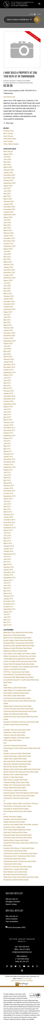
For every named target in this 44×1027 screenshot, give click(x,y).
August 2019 (8, 375)
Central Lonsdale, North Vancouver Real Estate (20, 661)
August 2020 (8, 343)
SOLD (39, 14)
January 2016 (8, 488)
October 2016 (8, 465)
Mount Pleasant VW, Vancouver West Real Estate (20, 772)
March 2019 (7, 388)
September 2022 (9, 278)
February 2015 (8, 515)
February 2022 (8, 296)
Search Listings (11, 904)
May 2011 (7, 620)
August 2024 (8, 217)
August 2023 (8, 249)
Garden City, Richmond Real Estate (15, 714)
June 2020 (7, 349)
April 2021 (7, 322)
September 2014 (9, 528)
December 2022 (9, 270)
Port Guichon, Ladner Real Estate (15, 790)
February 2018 (8, 422)
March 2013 (7, 564)
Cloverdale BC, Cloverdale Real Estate (17, 675)
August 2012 (8, 580)
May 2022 (7, 288)
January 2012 (8, 599)
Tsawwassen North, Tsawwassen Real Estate (19, 861)
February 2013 (8, 567)
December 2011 (9, 601)
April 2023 (7, 259)
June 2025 (7, 191)
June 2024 (7, 223)
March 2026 (7, 167)
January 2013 (8, 570)
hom (5, 743)
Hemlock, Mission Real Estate (14, 735)
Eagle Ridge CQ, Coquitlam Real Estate (17, 690)
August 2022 (8, 280)
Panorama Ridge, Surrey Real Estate (16, 782)
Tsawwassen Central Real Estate (15, 851)
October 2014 (8, 525)
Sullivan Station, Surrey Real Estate (15, 840)
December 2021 (9, 301)
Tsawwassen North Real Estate (14, 859)
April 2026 (7, 165)
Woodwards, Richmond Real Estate (15, 880)
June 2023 (7, 254)
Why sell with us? (12, 916)
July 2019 (7, 378)
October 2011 (8, 607)
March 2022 (7, 294)
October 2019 (8, 370)
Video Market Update (11, 144)
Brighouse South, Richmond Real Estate (17, 648)
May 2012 (7, 588)
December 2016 (9, 459)
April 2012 (7, 591)
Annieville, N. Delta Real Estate (14, 635)
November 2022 (9, 272)
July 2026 (7, 157)
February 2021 (8, 328)
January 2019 (8, 393)
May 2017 (7, 446)
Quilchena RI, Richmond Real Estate (16, 798)
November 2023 (9, 241)
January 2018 (8, 425)
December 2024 (9, 207)
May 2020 (7, 351)
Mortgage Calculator (13, 902)
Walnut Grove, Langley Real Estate (15, 869)
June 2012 (7, 586)
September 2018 (9, 404)
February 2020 (8, 359)
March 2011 (7, 625)
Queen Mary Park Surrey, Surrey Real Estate (19, 796)
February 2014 (8, 546)
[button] (7, 966)
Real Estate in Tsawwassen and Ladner (17, 806)
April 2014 (7, 541)
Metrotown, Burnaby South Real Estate (17, 764)
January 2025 (8, 204)
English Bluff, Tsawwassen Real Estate (17, 706)
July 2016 (7, 472)
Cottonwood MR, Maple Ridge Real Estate (18, 677)
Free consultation (12, 921)
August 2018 (8, 407)
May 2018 (7, 415)
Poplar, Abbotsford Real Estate (14, 788)
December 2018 (9, 396)
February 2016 (8, 486)
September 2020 (9, 341)
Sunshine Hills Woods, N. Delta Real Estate (18, 848)
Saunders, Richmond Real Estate (15, 819)
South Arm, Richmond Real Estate (15, 832)
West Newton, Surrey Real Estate (15, 872)
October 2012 (8, 575)
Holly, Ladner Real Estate (12, 740)
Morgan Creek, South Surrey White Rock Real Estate (21, 769)
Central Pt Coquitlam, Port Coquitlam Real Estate (20, 667)
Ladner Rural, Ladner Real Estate (15, 759)
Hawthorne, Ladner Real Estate (14, 732)
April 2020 (7, 354)
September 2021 (9, 309)
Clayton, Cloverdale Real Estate (14, 669)
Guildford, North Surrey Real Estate (15, 725)
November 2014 (9, 522)
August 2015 (8, 499)
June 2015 (7, 504)
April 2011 (7, 622)
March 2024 (7, 230)
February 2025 (8, 201)
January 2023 (8, 267)
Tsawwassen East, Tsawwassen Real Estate (19, 856)
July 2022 (7, 283)
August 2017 (8, 438)
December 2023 (9, 238)
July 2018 (7, 409)
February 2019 (8, 391)
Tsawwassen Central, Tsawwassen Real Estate (20, 853)
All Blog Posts (8, 131)
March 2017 (7, 451)
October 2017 (8, 433)
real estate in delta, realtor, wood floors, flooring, (20, 803)
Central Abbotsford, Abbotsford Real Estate (19, 659)
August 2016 (8, 470)
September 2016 (9, 467)
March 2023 (7, 262)
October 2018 (8, 401)
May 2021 (7, 320)
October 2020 (8, 338)
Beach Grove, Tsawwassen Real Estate (21, 83)
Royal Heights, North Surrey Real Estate (17, 811)
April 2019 (7, 386)
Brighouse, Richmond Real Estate (15, 651)
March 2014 (7, 543)
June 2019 (7, 380)
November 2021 (9, 304)
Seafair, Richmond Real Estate (14, 822)
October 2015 (8, 493)
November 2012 (9, 572)
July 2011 (7, 614)
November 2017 (9, 430)
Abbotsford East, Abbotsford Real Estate (18, 632)
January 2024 (8, 236)
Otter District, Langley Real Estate (15, 780)
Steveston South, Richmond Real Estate (17, 838)
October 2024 (8, 212)
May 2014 (7, 538)
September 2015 (9, 496)
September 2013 (9, 554)
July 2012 (7, 583)
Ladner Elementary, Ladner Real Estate (17, 756)
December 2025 (9, 175)
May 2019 (7, 383)
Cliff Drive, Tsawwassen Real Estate (16, 672)
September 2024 (9, 215)
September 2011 (9, 609)
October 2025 (8, 180)
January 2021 (8, 330)
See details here (9, 97)
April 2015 (7, 509)
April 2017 (7, 449)
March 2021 (7, 325)
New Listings (8, 133)
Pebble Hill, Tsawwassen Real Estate (16, 785)
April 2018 (7, 417)
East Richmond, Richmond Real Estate (16, 698)
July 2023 (7, 251)
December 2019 (9, 365)
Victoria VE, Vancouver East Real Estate (17, 867)
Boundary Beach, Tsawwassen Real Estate (18, 643)
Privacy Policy (27, 978)
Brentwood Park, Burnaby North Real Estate (18, 646)
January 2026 (8, 173)
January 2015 (8, 517)
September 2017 (9, 436)
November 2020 (9, 336)
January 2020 (8, 362)
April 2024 (7, 228)
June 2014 (7, 536)
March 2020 (7, 357)
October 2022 (8, 275)
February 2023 (8, 265)
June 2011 (7, 617)
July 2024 (7, 220)
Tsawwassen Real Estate (12, 864)
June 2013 (7, 559)
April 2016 (7, 480)
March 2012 (7, 593)
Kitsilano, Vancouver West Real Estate (17, 753)
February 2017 (8, 454)
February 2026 (8, 170)
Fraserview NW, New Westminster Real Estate (20, 711)
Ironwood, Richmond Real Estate (15, 746)
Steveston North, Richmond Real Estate (17, 835)
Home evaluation (12, 919)
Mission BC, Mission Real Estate (15, 767)
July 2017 (7, 441)
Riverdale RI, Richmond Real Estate (16, 809)
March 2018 (7, 420)
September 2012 (9, 578)
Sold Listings (8, 141)
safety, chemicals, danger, (12, 817)
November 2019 (9, 367)
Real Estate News (9, 139)
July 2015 (7, 501)
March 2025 (7, 199)
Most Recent (8, 152)
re (4, 801)
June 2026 (7, 159)
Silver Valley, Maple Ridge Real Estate (17, 830)
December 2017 (9, 428)
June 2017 (7, 443)
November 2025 (9, 178)
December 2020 (9, 333)
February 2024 (8, 233)
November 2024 (9, 209)
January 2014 (8, 549)
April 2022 (7, 291)
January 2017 (8, 457)
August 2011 (8, 612)
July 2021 (7, 315)
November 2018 (9, 399)
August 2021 (8, 312)
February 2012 (8, 596)
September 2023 (9, 246)
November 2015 (9, 491)
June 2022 (7, 286)
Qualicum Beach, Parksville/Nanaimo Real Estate (20, 793)
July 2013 (7, 557)
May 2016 (7, 478)
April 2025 (7, 196)
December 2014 (9, 520)
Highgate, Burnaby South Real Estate (16, 738)
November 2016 (9, 462)
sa (4, 814)
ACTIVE (31, 14)
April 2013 (7, 562)
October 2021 (8, 307)
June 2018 (7, 412)
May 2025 (7, 194)
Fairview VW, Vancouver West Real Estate (18, 709)
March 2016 (7, 483)
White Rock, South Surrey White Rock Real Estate (20, 877)
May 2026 (7, 162)
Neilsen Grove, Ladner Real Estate (15, 775)
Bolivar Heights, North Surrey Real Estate (18, 640)
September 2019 (9, 372)
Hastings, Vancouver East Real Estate (16, 730)
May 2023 (7, 257)
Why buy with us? (12, 899)
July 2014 (7, 533)
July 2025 (7, 188)
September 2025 (9, 183)
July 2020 (7, 346)
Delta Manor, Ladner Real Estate (14, 688)
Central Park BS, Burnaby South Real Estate (18, 664)
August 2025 (8, 186)
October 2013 (8, 551)
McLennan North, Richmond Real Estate (17, 761)
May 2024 (7, 225)
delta (5, 685)
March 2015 (7, 512)
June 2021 (7, 317)
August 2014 (8, 530)
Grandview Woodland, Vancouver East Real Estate (21, 722)
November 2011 (9, 604)
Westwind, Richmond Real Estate (15, 875)
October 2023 (8, 244)
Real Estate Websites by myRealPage (22, 980)
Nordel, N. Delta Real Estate (13, 777)
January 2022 (8, 299)
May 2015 (7, 507)
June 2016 (7, 475)
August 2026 (8, 154)
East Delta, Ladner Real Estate (14, 696)
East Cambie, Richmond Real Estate (16, 693)
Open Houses (8, 136)
